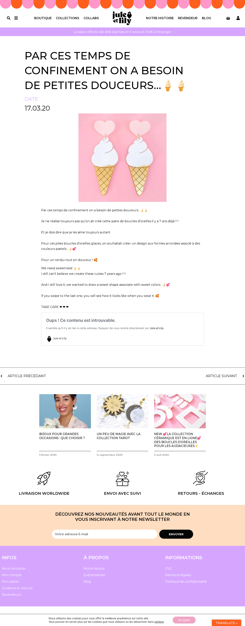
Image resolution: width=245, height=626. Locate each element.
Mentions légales (178, 575)
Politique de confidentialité (186, 581)
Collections (67, 18)
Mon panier (10, 581)
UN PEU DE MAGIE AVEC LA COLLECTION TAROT (118, 436)
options (159, 621)
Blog (206, 18)
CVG (168, 568)
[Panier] (228, 18)
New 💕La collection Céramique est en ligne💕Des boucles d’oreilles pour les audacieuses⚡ (177, 440)
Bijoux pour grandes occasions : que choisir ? (62, 436)
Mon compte (12, 575)
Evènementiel (94, 575)
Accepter (184, 620)
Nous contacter (14, 568)
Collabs (91, 18)
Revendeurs (11, 594)
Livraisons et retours (17, 588)
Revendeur (188, 18)
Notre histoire (160, 18)
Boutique (43, 18)
